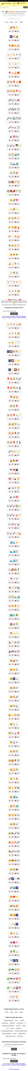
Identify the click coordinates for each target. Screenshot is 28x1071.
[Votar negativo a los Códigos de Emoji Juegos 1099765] (12, 973)
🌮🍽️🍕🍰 (14, 236)
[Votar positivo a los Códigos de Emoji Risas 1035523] (10, 764)
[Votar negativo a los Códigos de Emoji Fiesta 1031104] (12, 249)
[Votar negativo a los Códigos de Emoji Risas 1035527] (12, 819)
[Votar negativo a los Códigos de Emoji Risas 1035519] (12, 728)
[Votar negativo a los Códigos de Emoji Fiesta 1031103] (12, 510)
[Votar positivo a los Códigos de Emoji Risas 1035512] (10, 700)
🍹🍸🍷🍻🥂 (14, 282)
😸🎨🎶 (14, 824)
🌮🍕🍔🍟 (14, 227)
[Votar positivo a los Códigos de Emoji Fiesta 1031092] (10, 286)
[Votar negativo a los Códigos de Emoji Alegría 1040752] (12, 900)
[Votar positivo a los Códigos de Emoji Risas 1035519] (10, 728)
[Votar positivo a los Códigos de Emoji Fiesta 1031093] (10, 355)
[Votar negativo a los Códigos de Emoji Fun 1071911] (12, 149)
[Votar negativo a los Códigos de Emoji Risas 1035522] (12, 691)
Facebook (22, 316)
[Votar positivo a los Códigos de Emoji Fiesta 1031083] (10, 528)
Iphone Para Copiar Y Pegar (21, 1031)
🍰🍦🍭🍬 (14, 264)
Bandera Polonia (22, 1033)
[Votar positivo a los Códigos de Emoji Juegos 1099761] (10, 655)
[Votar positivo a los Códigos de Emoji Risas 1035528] (10, 791)
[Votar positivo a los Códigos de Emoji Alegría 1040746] (10, 401)
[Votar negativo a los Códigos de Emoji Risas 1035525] (12, 682)
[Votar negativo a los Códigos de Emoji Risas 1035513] (12, 828)
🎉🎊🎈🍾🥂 (14, 415)
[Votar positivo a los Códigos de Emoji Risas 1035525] (10, 682)
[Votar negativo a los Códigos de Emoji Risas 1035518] (12, 810)
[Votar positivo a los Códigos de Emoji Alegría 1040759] (10, 937)
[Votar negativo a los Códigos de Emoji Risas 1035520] (12, 664)
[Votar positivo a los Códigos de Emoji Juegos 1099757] (10, 564)
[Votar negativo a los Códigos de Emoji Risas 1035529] (12, 737)
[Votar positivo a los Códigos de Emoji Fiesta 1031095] (10, 519)
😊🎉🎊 (14, 751)
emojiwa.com (16, 1069)
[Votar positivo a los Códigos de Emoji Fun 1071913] (10, 104)
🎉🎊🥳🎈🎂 (14, 91)
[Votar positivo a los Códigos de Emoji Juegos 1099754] (10, 991)
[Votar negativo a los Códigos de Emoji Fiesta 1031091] (12, 391)
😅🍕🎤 (14, 697)
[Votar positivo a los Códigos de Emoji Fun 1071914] (10, 122)
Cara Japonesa (20, 1023)
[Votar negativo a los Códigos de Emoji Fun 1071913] (12, 104)
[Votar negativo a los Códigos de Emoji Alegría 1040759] (12, 937)
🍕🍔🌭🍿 (14, 45)
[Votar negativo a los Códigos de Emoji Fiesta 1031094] (12, 601)
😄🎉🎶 (14, 688)
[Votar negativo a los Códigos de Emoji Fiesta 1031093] (12, 355)
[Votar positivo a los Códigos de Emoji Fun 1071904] (10, 176)
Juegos (21, 22)
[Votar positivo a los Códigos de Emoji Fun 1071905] (10, 31)
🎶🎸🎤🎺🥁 (14, 533)
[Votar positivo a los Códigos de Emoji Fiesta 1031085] (10, 610)
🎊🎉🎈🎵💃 (14, 442)
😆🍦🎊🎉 (14, 715)
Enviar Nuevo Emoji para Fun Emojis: (14, 1044)
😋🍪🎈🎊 (14, 760)
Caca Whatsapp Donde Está (7, 1031)
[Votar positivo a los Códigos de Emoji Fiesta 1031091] (10, 391)
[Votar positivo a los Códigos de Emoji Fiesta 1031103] (10, 510)
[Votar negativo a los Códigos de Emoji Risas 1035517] (12, 873)
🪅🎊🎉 (14, 173)
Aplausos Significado (7, 1033)
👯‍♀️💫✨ (14, 633)
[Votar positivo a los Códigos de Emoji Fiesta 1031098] (10, 382)
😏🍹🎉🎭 (14, 788)
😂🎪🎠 (14, 660)
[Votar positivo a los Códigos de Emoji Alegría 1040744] (10, 204)
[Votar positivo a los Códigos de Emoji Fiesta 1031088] (10, 455)
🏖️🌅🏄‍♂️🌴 (14, 154)
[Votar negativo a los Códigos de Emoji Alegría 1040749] (12, 619)
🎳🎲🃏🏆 (14, 488)
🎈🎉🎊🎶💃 (14, 388)
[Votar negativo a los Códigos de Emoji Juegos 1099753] (12, 482)
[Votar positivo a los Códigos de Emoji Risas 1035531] (10, 864)
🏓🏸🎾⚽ (14, 588)
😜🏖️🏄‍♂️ (14, 806)
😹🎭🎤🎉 (14, 833)
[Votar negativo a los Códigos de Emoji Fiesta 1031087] (12, 346)
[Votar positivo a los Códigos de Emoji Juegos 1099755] (10, 628)
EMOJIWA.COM (3, 0)
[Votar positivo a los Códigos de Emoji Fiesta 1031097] (10, 267)
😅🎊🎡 (14, 706)
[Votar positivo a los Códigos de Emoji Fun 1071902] (10, 186)
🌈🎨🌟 (14, 27)
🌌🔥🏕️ (14, 36)
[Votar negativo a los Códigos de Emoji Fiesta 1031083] (12, 528)
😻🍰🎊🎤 (14, 842)
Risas (16, 22)
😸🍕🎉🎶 (14, 815)
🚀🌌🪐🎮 (14, 878)
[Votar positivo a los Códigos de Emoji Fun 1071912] (10, 58)
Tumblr (18, 317)
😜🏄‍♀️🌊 (14, 797)
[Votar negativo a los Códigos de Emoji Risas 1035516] (12, 855)
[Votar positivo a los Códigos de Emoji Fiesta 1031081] (10, 410)
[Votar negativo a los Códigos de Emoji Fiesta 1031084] (12, 240)
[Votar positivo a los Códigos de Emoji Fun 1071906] (10, 113)
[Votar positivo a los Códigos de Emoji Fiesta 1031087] (10, 346)
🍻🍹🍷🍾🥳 (14, 324)
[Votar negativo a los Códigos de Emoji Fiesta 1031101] (12, 231)
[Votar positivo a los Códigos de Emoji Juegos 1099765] (10, 973)
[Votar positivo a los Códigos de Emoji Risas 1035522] (10, 691)
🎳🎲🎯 (14, 497)
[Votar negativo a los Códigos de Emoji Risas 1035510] (12, 773)
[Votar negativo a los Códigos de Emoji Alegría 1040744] (12, 204)
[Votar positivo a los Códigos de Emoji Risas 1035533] (10, 719)
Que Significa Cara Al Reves (8, 1025)
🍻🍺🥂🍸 (14, 342)
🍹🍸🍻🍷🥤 (14, 54)
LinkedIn (4, 317)
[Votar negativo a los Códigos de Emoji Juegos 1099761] (12, 655)
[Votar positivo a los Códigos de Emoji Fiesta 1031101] (10, 231)
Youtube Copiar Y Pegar (10, 1036)
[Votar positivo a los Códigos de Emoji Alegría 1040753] (10, 473)
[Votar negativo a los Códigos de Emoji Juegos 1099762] (12, 1000)
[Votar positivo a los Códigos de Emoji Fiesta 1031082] (10, 295)
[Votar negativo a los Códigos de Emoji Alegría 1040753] (12, 473)
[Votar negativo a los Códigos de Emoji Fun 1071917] (12, 195)
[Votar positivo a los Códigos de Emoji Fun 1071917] (10, 195)
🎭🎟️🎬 (14, 469)
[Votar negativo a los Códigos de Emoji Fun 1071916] (12, 86)
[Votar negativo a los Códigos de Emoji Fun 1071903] (12, 140)
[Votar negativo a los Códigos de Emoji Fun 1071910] (12, 158)
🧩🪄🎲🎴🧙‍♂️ (14, 988)
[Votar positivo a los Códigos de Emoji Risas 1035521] (10, 910)
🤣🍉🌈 (14, 906)
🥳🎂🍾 (14, 933)
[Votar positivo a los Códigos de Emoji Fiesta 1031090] (10, 428)
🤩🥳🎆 (14, 915)
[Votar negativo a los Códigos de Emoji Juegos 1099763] (12, 573)
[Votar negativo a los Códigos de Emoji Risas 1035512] (12, 700)
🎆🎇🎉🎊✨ (14, 351)
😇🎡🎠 (14, 742)
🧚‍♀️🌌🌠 (14, 960)
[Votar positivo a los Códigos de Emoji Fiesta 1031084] (10, 240)
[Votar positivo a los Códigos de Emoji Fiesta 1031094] (10, 601)
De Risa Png (20, 1036)
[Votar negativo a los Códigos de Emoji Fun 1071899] (12, 76)
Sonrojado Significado (8, 1020)
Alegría (11, 22)
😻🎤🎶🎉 (14, 851)
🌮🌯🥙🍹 (14, 218)
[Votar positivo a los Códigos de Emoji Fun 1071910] (10, 158)
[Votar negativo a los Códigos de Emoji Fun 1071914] (12, 122)
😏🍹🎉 (14, 778)
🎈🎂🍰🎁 (14, 73)
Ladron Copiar (5, 1023)
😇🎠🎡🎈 (14, 733)
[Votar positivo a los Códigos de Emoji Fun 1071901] (10, 67)
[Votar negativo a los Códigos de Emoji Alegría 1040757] (12, 891)
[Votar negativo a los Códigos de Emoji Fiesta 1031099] (12, 328)
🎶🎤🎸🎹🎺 (14, 145)
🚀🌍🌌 (14, 888)
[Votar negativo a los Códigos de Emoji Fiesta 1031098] (12, 382)
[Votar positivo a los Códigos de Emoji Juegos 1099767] (10, 555)
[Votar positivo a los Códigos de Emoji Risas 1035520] (10, 664)
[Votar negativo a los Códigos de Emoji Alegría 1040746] (12, 401)
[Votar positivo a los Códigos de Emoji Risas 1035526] (10, 710)
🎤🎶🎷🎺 (14, 451)
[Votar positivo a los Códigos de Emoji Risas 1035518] (10, 810)
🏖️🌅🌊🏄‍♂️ (14, 597)
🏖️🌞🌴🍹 (14, 606)
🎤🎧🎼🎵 (14, 109)
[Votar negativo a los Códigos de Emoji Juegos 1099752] (12, 591)
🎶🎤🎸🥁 (14, 524)
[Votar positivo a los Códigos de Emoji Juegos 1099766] (10, 582)
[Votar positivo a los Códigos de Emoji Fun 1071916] (10, 86)
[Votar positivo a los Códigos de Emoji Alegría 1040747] (10, 258)
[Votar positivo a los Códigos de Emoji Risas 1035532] (10, 800)
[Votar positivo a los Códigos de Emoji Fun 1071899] (10, 76)
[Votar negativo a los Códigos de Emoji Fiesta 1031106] (12, 337)
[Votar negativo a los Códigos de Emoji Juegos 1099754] (12, 991)
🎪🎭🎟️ (14, 460)
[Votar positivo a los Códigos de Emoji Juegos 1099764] (10, 501)
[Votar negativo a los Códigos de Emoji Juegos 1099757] (12, 564)
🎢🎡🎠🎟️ (14, 100)
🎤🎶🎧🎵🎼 (14, 118)
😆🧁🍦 (14, 724)
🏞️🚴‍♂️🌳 (14, 615)
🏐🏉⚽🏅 (14, 569)
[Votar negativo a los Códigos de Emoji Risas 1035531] (12, 864)
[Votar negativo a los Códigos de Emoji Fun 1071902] (12, 186)
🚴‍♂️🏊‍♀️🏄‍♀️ (14, 164)
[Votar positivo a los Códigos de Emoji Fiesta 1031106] (10, 337)
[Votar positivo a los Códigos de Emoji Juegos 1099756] (10, 882)
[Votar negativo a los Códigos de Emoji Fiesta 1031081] (12, 410)
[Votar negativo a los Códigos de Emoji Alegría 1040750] (12, 637)
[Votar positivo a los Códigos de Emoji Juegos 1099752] (10, 591)
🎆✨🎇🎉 (14, 369)
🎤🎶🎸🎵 (14, 127)
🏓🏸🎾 (14, 579)
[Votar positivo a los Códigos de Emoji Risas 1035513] (10, 828)
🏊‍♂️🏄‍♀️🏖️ (14, 560)
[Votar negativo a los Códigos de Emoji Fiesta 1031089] (12, 222)
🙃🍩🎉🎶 (14, 860)
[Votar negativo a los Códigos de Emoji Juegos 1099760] (12, 464)
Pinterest (9, 317)
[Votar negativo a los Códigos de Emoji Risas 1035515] (12, 746)
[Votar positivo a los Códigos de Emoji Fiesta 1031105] (10, 446)
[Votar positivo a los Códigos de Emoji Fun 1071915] (10, 40)
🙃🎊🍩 (14, 869)
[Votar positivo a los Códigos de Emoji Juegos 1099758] (10, 491)
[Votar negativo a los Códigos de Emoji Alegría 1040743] (12, 755)
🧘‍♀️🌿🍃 (14, 951)
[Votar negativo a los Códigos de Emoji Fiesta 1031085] (12, 610)
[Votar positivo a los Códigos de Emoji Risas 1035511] (10, 673)
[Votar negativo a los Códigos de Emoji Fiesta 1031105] (12, 446)
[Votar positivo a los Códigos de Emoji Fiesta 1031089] (10, 222)
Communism (18, 1028)
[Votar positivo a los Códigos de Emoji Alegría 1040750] (10, 637)
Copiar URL (14, 313)
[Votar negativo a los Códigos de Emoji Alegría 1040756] (12, 919)
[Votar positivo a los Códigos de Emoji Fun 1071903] (10, 140)
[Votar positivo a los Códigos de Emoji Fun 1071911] (10, 149)
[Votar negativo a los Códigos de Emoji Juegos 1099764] (12, 501)
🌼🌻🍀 (14, 254)
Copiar (17, 31)
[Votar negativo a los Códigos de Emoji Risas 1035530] (12, 846)
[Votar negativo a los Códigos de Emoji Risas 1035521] (12, 910)
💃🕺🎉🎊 (14, 642)
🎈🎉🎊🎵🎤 (14, 379)
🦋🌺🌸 (14, 942)
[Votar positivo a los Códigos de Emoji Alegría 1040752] (10, 900)
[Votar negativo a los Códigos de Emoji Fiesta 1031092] (12, 286)
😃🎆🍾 (14, 678)
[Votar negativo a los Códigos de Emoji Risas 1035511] (12, 673)
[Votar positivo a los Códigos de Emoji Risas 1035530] (10, 846)
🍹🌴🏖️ (14, 273)
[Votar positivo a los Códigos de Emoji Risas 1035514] (10, 782)
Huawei (24, 1025)
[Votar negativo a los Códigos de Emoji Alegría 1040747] (12, 258)
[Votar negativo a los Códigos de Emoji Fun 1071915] (12, 40)
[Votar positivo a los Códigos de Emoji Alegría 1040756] (10, 919)
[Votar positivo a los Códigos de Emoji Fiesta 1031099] (10, 328)
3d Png (14, 1033)
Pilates (12, 1028)
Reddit (14, 317)
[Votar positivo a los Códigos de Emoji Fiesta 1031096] (10, 646)
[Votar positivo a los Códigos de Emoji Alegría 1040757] (10, 891)
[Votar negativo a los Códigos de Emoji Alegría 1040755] (12, 964)
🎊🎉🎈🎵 (14, 433)
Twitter (17, 316)
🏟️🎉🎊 (14, 624)
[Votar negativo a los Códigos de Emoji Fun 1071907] (12, 167)
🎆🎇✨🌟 (14, 360)
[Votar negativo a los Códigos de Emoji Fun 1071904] (12, 176)
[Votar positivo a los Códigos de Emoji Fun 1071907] (10, 167)
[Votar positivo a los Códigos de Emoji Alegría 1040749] (10, 619)
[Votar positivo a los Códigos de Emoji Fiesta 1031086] (10, 437)
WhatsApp (23, 317)
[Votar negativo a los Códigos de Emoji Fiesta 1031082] (12, 295)
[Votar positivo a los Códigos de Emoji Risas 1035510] (10, 773)
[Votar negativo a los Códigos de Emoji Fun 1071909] (12, 95)
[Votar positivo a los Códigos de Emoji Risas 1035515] (10, 746)
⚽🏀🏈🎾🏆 (14, 191)
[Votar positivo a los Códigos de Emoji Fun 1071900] (10, 131)
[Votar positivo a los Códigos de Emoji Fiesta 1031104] (10, 249)
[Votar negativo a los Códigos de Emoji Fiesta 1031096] (12, 646)
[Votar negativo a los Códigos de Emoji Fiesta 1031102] (12, 419)
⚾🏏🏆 (14, 997)
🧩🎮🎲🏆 (14, 969)
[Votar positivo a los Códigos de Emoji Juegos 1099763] (10, 573)
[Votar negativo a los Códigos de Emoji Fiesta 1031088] (12, 455)
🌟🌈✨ (14, 209)
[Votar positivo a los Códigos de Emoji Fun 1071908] (10, 49)
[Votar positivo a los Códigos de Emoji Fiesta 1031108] (10, 537)
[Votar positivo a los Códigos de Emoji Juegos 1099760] (10, 464)
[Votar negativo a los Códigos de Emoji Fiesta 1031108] (12, 537)
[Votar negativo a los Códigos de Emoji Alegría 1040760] (12, 213)
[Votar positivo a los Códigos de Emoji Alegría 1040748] (10, 928)
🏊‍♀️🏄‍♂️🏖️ (14, 551)
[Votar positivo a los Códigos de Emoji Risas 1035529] (10, 737)
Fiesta (6, 22)
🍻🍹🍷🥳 (14, 333)
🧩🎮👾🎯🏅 (14, 978)
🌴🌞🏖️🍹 (14, 245)
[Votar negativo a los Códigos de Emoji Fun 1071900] (12, 131)
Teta (8, 1028)
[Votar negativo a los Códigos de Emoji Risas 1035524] (12, 837)
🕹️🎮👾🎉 (14, 651)
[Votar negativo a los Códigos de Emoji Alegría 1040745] (12, 276)
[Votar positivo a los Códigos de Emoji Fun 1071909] (10, 95)
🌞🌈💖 (14, 200)
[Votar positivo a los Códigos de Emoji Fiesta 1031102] (10, 419)
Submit (14, 1049)
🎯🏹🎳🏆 (14, 479)
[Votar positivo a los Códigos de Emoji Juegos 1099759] (10, 982)
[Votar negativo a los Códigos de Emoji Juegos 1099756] (12, 882)
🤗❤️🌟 (14, 897)
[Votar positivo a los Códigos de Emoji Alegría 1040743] (10, 755)
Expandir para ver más (14, 18)
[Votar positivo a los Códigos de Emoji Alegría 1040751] (10, 946)
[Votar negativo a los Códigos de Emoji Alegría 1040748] (12, 928)
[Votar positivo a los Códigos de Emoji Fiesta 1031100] (10, 364)
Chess (16, 1020)
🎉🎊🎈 (14, 406)
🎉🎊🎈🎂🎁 (14, 82)
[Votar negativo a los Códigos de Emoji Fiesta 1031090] (12, 428)
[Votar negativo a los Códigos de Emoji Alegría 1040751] (12, 946)
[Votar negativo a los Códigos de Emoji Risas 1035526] (12, 710)
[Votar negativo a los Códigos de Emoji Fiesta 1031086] (12, 437)
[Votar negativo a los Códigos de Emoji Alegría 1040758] (12, 955)
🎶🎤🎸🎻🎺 (14, 515)
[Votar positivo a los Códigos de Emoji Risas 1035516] (10, 855)
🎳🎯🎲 (14, 136)
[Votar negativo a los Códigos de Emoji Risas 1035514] (12, 782)
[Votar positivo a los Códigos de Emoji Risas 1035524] (10, 837)
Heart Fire (18, 1025)
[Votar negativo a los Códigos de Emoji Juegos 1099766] (12, 582)
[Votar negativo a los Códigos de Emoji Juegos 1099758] (12, 491)
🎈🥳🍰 (14, 397)
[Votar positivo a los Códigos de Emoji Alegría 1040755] (10, 964)
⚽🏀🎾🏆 (14, 182)
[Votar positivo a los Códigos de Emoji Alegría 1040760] (10, 213)
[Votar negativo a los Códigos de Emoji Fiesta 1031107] (12, 373)
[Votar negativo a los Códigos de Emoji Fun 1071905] (12, 31)
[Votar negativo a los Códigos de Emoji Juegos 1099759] (12, 982)
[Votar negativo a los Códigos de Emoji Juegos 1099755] (12, 628)
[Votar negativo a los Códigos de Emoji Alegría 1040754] (12, 546)
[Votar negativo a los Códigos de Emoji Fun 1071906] (12, 113)
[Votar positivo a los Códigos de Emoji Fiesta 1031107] (10, 373)
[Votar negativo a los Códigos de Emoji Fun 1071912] (12, 58)
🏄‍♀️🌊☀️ (14, 542)
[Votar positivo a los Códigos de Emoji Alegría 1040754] (10, 546)
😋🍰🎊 (14, 769)
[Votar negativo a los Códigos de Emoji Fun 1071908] (12, 49)
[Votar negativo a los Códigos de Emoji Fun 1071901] (12, 67)
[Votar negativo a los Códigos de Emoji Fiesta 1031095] (12, 519)
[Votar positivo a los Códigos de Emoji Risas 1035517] (10, 873)
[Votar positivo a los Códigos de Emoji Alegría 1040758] (10, 955)
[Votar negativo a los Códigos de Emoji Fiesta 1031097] (12, 267)
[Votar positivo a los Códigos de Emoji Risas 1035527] (10, 819)
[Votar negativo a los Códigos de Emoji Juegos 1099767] (12, 555)
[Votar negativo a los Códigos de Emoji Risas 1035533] (12, 719)
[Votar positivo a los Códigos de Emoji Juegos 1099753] (10, 482)
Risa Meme (12, 1023)
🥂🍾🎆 (14, 924)
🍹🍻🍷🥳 (14, 291)
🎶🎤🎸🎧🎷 (14, 506)
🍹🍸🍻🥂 (14, 64)
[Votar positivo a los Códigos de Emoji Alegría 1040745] (10, 276)
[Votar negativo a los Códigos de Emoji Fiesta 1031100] (12, 364)
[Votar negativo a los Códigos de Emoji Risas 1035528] (12, 791)
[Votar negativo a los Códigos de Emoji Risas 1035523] (12, 764)
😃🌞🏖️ (14, 669)
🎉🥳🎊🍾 (14, 424)
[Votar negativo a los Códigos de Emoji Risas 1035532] (12, 800)
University (22, 1020)
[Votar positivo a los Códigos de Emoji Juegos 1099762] (10, 1000)
